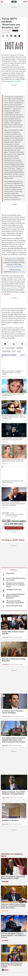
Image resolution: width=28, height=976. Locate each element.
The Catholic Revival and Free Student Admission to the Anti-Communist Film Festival (13, 740)
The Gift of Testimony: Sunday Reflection (14, 660)
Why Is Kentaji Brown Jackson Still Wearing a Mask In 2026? (13, 877)
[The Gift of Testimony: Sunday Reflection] (14, 649)
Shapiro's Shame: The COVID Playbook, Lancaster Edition (13, 793)
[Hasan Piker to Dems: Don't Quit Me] (14, 622)
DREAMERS (19, 348)
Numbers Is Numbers (10, 820)
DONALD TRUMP (10, 348)
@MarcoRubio (13, 258)
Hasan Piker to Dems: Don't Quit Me (13, 633)
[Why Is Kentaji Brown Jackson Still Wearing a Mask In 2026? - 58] (14, 866)
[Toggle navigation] (2, 1)
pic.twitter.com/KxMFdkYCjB (14, 266)
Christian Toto (6, 716)
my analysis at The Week (14, 81)
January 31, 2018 (20, 272)
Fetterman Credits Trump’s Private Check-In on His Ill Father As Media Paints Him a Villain (13, 906)
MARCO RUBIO (6, 351)
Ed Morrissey (7, 30)
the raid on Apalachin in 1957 (12, 288)
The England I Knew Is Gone (14, 589)
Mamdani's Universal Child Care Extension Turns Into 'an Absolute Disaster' (15, 584)
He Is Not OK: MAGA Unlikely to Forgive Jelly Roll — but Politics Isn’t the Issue (13, 935)
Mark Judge (5, 745)
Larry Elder (5, 637)
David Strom (5, 797)
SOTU (19, 351)
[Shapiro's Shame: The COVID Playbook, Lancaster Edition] (14, 782)
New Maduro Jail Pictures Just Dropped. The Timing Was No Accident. (11, 965)
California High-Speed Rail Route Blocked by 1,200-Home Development (15, 596)
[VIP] (25, 1)
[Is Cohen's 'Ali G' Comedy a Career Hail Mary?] (14, 701)
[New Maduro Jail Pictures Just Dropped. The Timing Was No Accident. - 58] (14, 953)
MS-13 (13, 351)
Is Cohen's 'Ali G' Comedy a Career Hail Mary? (12, 712)
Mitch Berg (5, 824)
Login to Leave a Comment (14, 528)
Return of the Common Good (14, 605)
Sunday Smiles (10, 573)
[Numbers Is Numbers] (14, 810)
